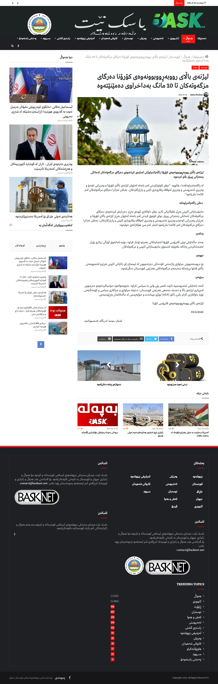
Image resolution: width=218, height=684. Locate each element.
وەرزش (143, 38)
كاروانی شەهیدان (109, 38)
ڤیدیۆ (174, 506)
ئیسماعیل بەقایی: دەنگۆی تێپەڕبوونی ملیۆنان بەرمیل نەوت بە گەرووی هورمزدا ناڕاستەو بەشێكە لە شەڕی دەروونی (41, 111)
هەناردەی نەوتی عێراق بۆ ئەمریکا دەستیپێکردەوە (43, 216)
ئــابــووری (174, 38)
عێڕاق (200, 491)
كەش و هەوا (194, 617)
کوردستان (197, 484)
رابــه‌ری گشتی (63, 38)
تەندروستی (158, 38)
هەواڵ (187, 57)
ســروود (46, 38)
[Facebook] (18, 46)
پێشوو (62, 245)
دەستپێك (201, 38)
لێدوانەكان (20, 245)
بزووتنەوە (198, 476)
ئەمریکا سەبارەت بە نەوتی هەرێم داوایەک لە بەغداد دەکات (190, 434)
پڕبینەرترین (41, 245)
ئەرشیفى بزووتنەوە (86, 38)
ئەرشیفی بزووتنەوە (140, 476)
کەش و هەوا (170, 499)
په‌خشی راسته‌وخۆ (27, 38)
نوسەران (172, 491)
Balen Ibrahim (196, 95)
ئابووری (198, 506)
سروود (146, 491)
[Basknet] (177, 20)
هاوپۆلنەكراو (194, 649)
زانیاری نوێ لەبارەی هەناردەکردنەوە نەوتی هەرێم (145, 434)
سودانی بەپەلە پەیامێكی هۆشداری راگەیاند (100, 432)
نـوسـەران (128, 38)
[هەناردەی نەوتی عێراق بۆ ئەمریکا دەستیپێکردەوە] (40, 194)
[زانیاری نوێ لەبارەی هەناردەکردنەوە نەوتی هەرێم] (143, 414)
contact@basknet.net (190, 550)
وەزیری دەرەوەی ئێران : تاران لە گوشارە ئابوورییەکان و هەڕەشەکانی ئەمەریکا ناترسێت (41, 166)
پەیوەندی (60, 678)
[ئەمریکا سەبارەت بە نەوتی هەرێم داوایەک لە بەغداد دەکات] (188, 414)
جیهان (199, 499)
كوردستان (175, 57)
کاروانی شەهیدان (141, 484)
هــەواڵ (189, 38)
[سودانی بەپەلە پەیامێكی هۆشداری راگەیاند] (97, 414)
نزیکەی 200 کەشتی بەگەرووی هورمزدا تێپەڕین (33, 325)
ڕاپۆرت (197, 607)
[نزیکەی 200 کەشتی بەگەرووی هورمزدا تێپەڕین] (58, 328)
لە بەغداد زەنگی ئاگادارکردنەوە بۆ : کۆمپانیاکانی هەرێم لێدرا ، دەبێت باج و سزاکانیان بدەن (30, 311)
